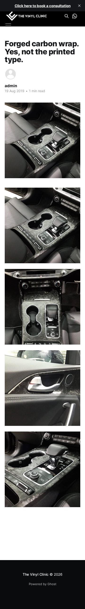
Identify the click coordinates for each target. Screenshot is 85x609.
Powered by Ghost (42, 584)
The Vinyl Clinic (36, 574)
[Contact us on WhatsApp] (74, 16)
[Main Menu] (8, 24)
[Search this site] (66, 16)
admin (11, 85)
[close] (79, 5)
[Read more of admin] (10, 74)
